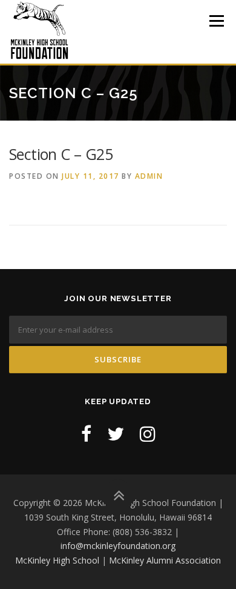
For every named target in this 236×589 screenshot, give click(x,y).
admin (149, 176)
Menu (216, 21)
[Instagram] (148, 433)
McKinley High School (57, 560)
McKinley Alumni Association (165, 560)
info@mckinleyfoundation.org (118, 545)
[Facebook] (86, 433)
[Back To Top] (118, 495)
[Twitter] (115, 433)
